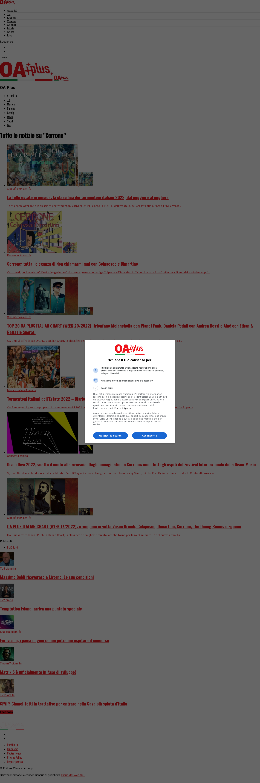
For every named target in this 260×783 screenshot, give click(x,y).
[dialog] (130, 391)
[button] (130, 388)
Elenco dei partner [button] (123, 408)
